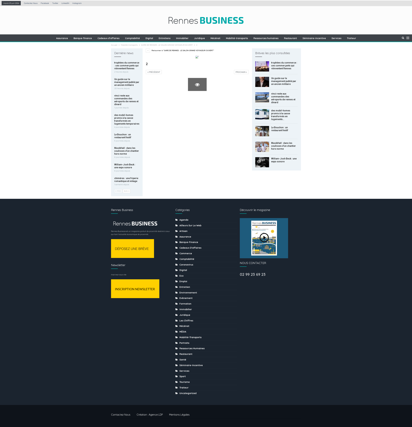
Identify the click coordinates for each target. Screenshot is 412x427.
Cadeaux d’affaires (108, 38)
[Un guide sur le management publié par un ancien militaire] (262, 82)
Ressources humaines (265, 38)
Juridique (199, 38)
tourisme (184, 382)
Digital (149, 38)
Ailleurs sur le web (190, 225)
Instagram (77, 3)
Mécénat (215, 38)
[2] (155, 84)
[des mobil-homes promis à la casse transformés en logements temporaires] (262, 114)
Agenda (183, 219)
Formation (185, 303)
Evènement (185, 298)
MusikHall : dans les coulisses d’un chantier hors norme (283, 146)
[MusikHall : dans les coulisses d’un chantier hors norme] (262, 147)
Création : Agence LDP (150, 414)
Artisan (183, 231)
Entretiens (164, 38)
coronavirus (186, 264)
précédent (154, 72)
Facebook (45, 3)
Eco (181, 275)
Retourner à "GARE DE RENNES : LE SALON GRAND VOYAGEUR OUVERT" (182, 50)
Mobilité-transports (237, 38)
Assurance (62, 38)
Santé (182, 359)
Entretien (184, 287)
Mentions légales (179, 414)
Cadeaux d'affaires (190, 247)
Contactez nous (30, 3)
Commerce (185, 253)
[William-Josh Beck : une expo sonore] (262, 162)
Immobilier (182, 38)
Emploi (183, 281)
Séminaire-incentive (314, 38)
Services (336, 38)
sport (182, 376)
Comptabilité (132, 38)
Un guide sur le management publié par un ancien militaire (283, 81)
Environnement (188, 292)
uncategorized (188, 393)
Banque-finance (83, 38)
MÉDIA (182, 331)
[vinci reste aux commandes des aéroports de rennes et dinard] (262, 97)
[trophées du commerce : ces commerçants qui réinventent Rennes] (262, 66)
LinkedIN (65, 3)
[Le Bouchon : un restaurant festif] (262, 131)
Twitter (55, 3)
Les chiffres (186, 320)
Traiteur (351, 38)
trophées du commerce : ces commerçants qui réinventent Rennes (284, 65)
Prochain (241, 72)
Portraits (184, 343)
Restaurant (290, 38)
